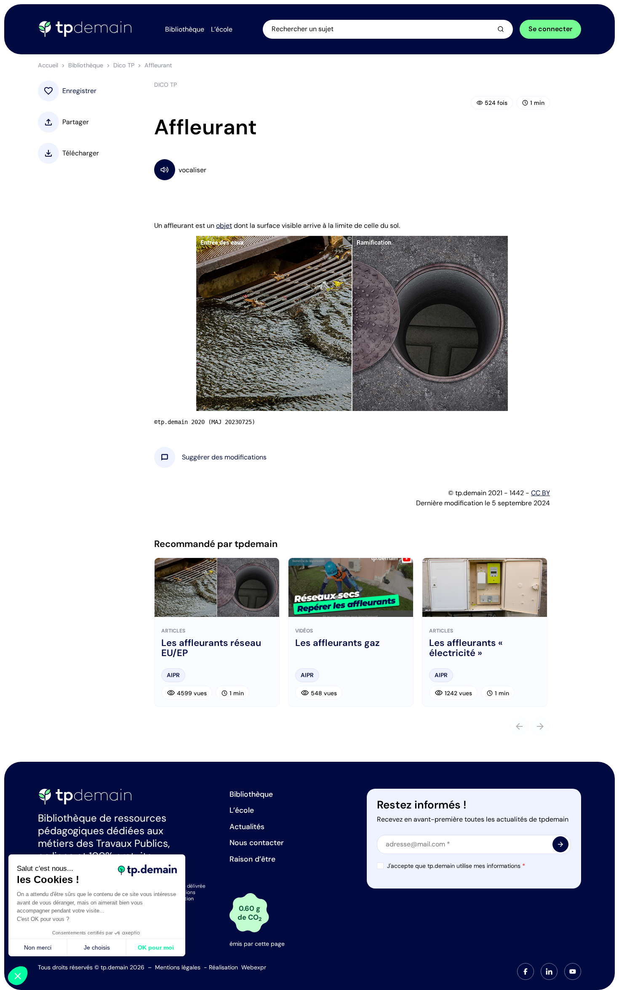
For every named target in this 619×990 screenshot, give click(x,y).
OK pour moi (156, 947)
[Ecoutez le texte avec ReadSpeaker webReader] (352, 169)
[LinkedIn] (549, 971)
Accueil (48, 65)
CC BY (540, 492)
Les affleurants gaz (337, 643)
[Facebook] (525, 971)
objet (224, 225)
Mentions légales (177, 967)
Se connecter (550, 28)
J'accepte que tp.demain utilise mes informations (456, 866)
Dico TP (123, 65)
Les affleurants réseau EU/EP (211, 648)
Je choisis (97, 947)
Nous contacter (256, 842)
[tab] (525, 971)
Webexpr (253, 967)
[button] (224, 457)
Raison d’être (252, 859)
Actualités (246, 826)
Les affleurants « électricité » (466, 648)
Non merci (37, 947)
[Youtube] (572, 971)
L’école (241, 810)
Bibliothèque (85, 65)
